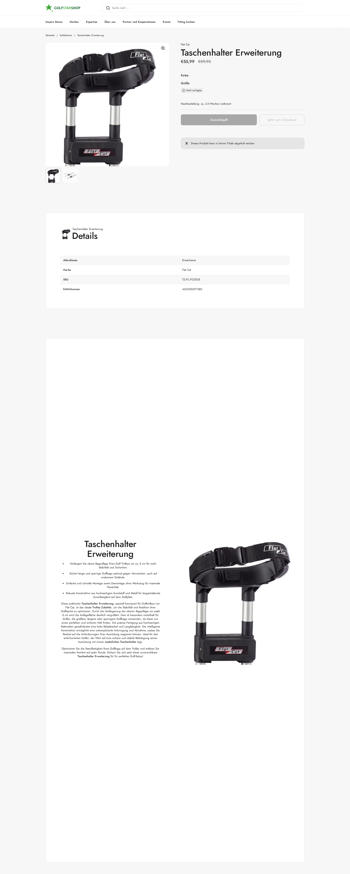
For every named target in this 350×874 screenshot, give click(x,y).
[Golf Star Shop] (63, 8)
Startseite (50, 35)
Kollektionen (66, 35)
